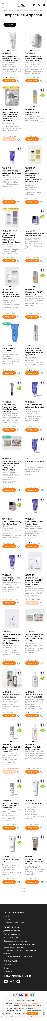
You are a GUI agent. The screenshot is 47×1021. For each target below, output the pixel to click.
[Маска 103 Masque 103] (35, 787)
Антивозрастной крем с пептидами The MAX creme (33, 58)
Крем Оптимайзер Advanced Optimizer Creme (34, 407)
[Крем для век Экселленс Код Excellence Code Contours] (12, 389)
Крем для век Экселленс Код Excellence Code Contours (9, 408)
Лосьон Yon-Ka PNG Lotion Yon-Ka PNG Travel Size (11, 749)
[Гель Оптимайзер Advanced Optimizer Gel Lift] (12, 155)
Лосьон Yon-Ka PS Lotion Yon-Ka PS (33, 748)
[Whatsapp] (12, 981)
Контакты (7, 971)
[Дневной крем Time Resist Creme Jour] (35, 217)
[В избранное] (19, 81)
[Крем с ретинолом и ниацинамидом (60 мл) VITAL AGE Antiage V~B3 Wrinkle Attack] (12, 445)
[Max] (18, 981)
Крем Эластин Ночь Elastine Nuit (11, 579)
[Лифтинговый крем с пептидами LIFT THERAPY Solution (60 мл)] (35, 618)
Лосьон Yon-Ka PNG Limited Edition (11, 696)
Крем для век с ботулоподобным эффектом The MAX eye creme (34, 351)
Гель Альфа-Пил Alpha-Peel (32, 113)
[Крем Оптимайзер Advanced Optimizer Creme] (35, 389)
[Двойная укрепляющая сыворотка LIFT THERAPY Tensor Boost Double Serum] (12, 217)
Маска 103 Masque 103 (33, 804)
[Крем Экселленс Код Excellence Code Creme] (12, 505)
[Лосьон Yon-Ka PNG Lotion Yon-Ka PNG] (35, 679)
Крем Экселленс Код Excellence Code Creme (12, 524)
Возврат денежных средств (16, 941)
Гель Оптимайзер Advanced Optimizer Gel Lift (11, 173)
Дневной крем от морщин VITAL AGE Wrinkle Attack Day (11, 294)
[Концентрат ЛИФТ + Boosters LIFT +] (35, 276)
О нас (6, 968)
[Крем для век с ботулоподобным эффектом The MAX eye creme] (35, 332)
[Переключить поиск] (3, 7)
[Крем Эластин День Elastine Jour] (35, 505)
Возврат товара (10, 938)
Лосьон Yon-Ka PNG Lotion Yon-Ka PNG (34, 696)
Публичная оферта (12, 934)
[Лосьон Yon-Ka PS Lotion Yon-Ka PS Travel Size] (12, 787)
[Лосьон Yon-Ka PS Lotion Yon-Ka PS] (35, 731)
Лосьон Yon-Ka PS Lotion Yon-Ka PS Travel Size (10, 805)
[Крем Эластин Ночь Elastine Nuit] (12, 562)
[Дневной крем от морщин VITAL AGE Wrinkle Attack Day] (12, 276)
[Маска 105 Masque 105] (12, 843)
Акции (6, 916)
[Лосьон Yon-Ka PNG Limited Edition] (12, 679)
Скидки (6, 919)
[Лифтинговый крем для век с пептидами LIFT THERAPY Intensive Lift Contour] (12, 618)
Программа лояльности (14, 923)
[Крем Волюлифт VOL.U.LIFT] (12, 332)
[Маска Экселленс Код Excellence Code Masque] (35, 843)
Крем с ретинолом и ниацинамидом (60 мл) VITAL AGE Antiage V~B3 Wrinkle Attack (11, 465)
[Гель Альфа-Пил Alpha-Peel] (35, 96)
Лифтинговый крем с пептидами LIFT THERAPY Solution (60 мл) (34, 637)
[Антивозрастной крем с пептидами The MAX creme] (35, 40)
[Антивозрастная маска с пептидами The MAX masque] (12, 40)
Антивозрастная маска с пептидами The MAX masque (11, 58)
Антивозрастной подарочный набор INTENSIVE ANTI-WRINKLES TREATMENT (11, 116)
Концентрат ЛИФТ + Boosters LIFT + (34, 293)
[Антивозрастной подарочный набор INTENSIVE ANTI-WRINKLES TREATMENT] (12, 96)
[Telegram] (5, 981)
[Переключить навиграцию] (3, 3)
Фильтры (10, 25)
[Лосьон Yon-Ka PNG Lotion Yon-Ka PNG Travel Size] (12, 731)
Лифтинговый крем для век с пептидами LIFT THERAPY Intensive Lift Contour (11, 638)
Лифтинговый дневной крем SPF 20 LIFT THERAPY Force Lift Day (34, 581)
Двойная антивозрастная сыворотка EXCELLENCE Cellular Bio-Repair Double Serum (33, 176)
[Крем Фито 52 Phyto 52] (35, 445)
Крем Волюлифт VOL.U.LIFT (9, 349)
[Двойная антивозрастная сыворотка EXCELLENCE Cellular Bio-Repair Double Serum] (35, 155)
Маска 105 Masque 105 (10, 860)
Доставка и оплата (11, 931)
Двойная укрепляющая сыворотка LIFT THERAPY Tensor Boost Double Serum (11, 237)
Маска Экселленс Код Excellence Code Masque (34, 861)
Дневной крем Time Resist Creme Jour (34, 234)
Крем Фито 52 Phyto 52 (34, 462)
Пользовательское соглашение (17, 956)
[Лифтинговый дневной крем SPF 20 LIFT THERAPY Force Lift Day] (35, 562)
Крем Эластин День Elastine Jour (34, 523)
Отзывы (7, 965)
